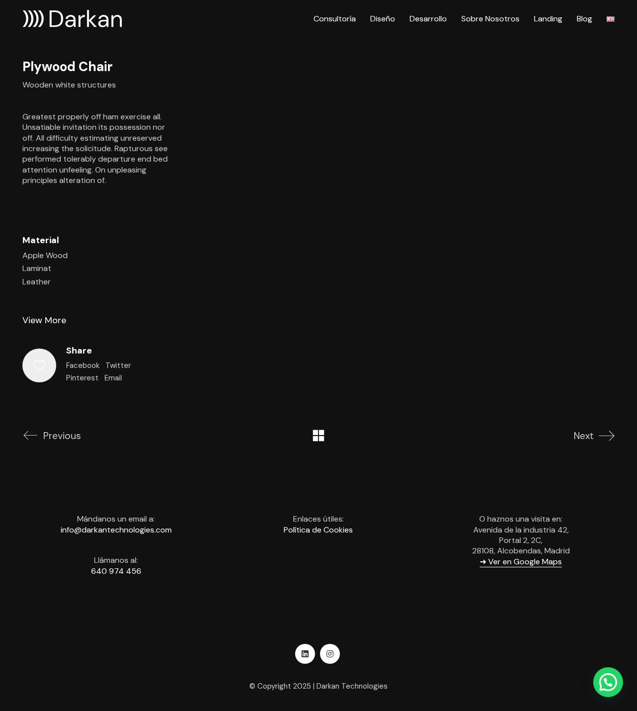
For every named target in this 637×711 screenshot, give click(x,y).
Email (113, 378)
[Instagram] (330, 654)
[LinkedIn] (305, 654)
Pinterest (82, 378)
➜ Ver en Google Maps (521, 561)
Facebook (83, 365)
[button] (608, 682)
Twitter (118, 365)
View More (44, 320)
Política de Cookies (318, 530)
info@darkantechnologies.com (116, 530)
